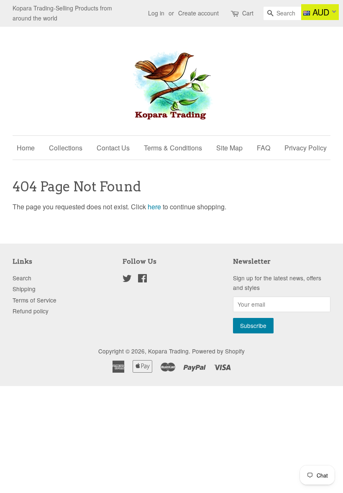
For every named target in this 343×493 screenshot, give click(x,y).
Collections (65, 147)
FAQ (263, 147)
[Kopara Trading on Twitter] (127, 279)
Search (22, 278)
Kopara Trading (168, 351)
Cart (247, 13)
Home (26, 147)
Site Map (229, 147)
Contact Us (113, 147)
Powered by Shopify (218, 351)
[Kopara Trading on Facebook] (142, 279)
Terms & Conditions (173, 147)
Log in (156, 13)
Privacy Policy (305, 147)
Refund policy (31, 311)
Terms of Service (34, 300)
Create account (198, 13)
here (154, 206)
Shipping (24, 289)
